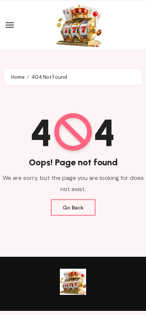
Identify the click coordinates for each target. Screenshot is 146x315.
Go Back (73, 207)
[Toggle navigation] (10, 25)
